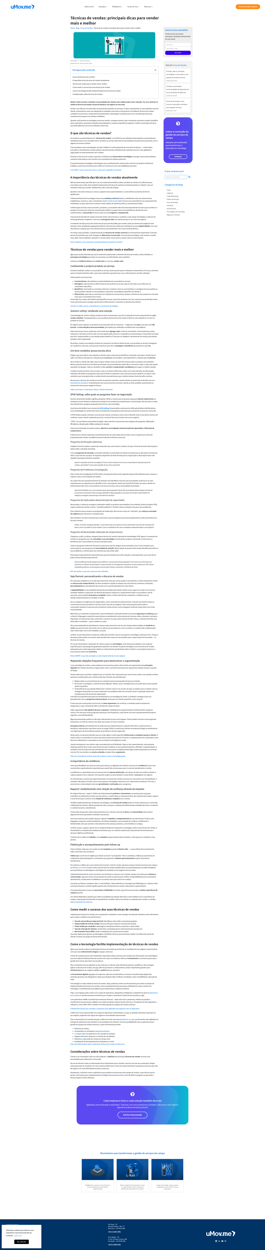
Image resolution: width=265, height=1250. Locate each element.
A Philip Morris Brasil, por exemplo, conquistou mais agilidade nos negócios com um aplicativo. (105, 1008)
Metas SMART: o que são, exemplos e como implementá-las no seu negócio (97, 656)
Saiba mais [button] (18, 1235)
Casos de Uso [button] (132, 6)
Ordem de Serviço (173, 199)
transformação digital (115, 201)
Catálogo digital (80, 1034)
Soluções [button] (102, 6)
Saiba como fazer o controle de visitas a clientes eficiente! (91, 389)
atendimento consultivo (79, 383)
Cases (169, 190)
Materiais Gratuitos (13, 1231)
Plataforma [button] (116, 6)
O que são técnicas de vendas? (84, 77)
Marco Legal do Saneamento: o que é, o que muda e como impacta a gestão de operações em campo (132, 1187)
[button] (155, 70)
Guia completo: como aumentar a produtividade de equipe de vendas (96, 242)
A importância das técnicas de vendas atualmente (91, 80)
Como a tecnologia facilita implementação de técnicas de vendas (97, 91)
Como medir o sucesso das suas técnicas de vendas (91, 87)
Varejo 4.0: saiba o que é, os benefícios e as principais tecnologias (94, 306)
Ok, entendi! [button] (21, 1242)
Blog (77, 28)
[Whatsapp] (219, 1241)
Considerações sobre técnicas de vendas (87, 94)
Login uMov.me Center (14, 1228)
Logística (170, 193)
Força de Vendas (86, 28)
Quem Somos (11, 1234)
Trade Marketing (172, 196)
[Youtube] (222, 1241)
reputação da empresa (83, 902)
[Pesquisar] (189, 177)
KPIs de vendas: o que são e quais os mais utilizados (89, 571)
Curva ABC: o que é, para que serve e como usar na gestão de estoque (95, 170)
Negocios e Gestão (173, 215)
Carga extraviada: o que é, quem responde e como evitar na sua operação (167, 1187)
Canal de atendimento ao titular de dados (21, 1237)
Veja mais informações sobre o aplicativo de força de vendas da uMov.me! (97, 1044)
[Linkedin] (216, 1241)
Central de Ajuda (12, 1225)
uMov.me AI (89, 6)
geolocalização (103, 1031)
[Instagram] (225, 1241)
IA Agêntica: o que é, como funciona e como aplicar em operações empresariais (97, 1187)
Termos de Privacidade (14, 1240)
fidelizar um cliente (80, 867)
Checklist (170, 205)
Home (72, 28)
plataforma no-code (127, 1019)
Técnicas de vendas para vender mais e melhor (90, 84)
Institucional (171, 209)
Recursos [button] (147, 6)
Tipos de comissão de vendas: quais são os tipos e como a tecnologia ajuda (97, 756)
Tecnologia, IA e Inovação (176, 212)
